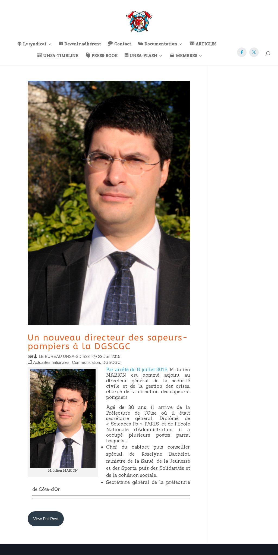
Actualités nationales (51, 362)
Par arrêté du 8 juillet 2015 (137, 370)
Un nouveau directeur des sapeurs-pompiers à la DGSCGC (108, 342)
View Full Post (45, 518)
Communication (86, 362)
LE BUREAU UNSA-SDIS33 (64, 356)
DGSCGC (111, 362)
